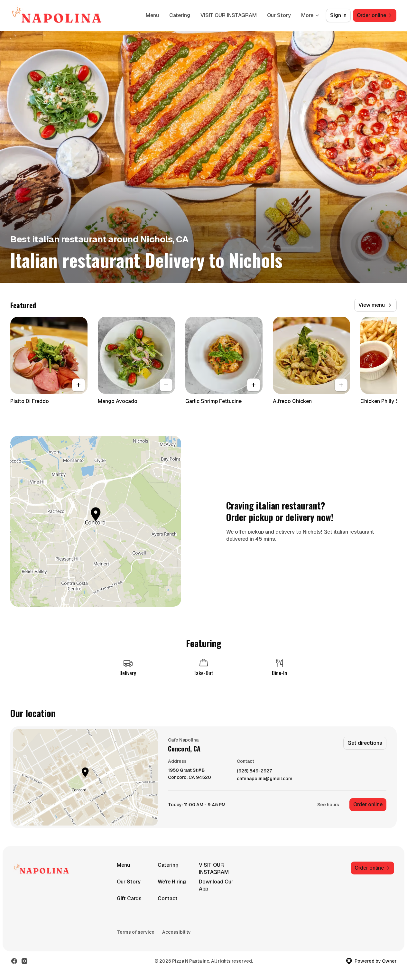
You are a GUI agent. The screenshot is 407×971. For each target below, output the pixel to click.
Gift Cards (129, 898)
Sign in (338, 15)
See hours (328, 805)
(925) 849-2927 (254, 771)
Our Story (279, 15)
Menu (152, 15)
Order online (368, 804)
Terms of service (135, 932)
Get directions (364, 743)
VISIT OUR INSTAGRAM (228, 15)
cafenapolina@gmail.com (264, 779)
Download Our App (216, 885)
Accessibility (176, 932)
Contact (168, 898)
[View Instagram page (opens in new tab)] (24, 961)
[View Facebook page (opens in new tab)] (14, 961)
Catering (179, 15)
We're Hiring (172, 881)
